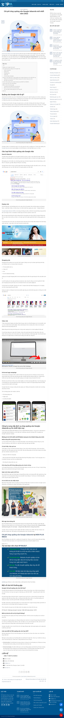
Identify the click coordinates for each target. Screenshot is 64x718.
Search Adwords (7, 70)
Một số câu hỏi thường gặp (8, 85)
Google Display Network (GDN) (8, 211)
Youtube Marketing (54, 123)
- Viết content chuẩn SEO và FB (39, 702)
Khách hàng (52, 87)
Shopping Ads (7, 73)
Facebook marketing (54, 82)
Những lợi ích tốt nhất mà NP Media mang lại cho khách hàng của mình (18, 79)
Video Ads (6, 74)
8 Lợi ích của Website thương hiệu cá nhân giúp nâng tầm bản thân (57, 46)
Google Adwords (5, 98)
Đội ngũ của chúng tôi (8, 80)
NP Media (22, 545)
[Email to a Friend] (24, 672)
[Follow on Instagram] (2, 705)
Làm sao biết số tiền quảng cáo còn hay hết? (13, 89)
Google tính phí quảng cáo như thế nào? (12, 86)
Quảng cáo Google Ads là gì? (9, 67)
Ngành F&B (52, 101)
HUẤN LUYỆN (45, 4)
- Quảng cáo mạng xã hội (38, 707)
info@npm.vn (7, 663)
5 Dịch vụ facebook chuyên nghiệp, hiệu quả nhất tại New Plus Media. (57, 31)
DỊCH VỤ (39, 4)
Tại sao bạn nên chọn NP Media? (9, 83)
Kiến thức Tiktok (53, 89)
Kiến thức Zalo (53, 92)
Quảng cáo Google (54, 104)
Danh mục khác (53, 77)
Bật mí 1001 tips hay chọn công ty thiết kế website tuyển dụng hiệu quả (57, 54)
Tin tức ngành (53, 116)
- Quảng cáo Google (37, 705)
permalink (33, 676)
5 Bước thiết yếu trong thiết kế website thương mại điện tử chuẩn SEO (57, 39)
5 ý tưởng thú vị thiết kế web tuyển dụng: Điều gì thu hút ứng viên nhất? (57, 62)
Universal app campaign (9, 76)
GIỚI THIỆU (34, 4)
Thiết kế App (52, 109)
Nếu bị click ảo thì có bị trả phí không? (11, 87)
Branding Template (54, 72)
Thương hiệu (52, 113)
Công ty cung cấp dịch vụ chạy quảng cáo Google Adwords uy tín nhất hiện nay (19, 77)
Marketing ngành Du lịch (55, 99)
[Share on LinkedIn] (29, 672)
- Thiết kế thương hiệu (37, 700)
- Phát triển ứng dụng (37, 695)
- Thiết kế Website (37, 697)
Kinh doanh (52, 94)
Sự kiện (57, 4)
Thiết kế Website (53, 111)
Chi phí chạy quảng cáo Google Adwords (11, 53)
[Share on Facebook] (19, 672)
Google (51, 84)
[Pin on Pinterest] (26, 672)
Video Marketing (53, 121)
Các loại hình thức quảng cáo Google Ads (11, 68)
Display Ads (6, 71)
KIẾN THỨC (52, 4)
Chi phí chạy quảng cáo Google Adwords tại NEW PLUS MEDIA (16, 81)
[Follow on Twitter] (4, 705)
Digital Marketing (24, 9)
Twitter (51, 118)
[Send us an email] (7, 705)
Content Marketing (54, 75)
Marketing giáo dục (54, 97)
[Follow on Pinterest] (9, 705)
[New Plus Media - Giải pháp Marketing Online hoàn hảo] (7, 4)
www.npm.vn (7, 667)
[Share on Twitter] (22, 672)
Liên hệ (61, 4)
